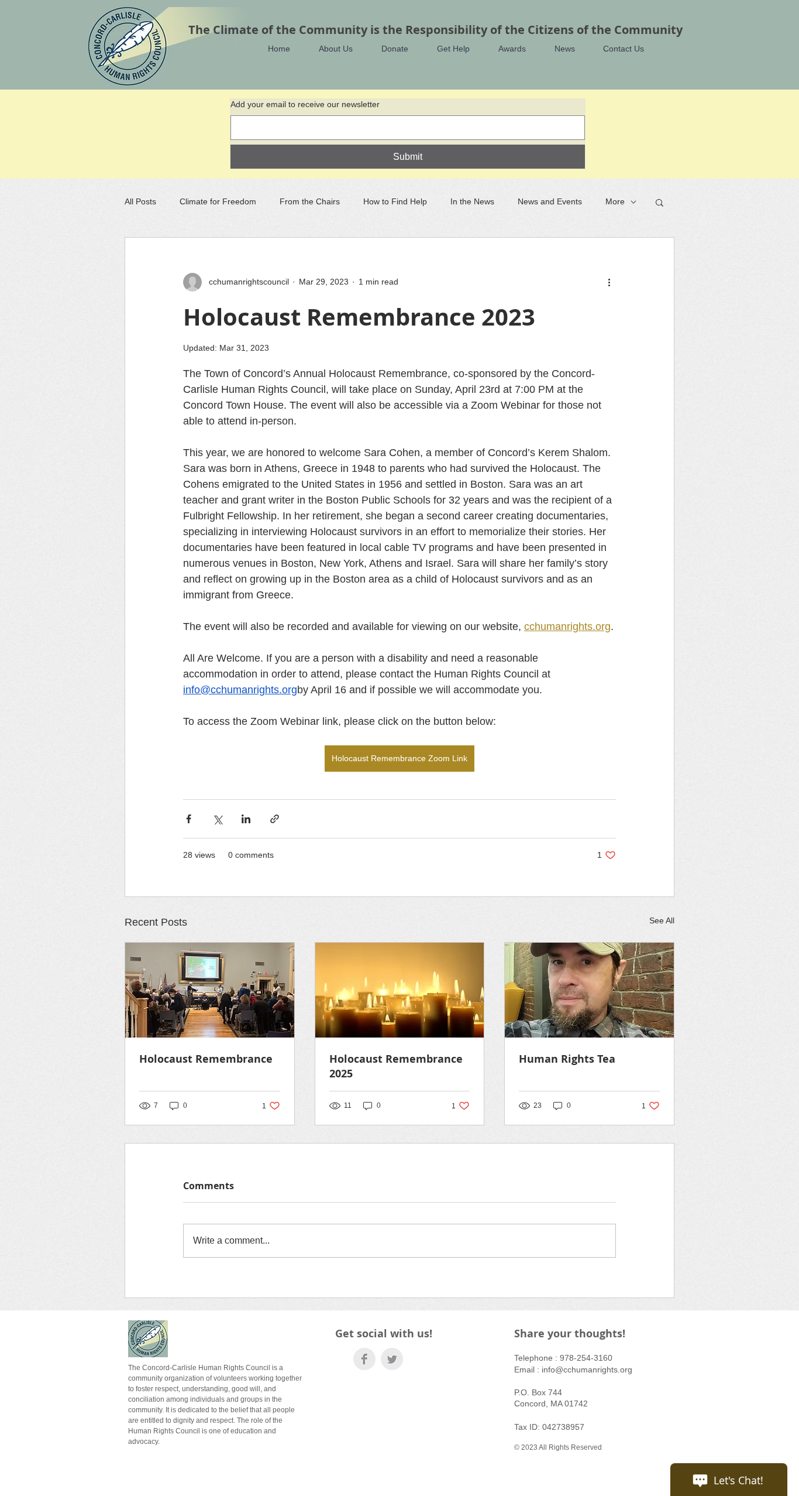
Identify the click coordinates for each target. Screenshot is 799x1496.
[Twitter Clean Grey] (392, 1359)
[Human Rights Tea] (589, 990)
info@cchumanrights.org (587, 1369)
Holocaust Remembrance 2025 (396, 1066)
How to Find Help (395, 201)
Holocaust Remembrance (206, 1059)
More (615, 201)
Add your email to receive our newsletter (305, 104)
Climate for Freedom (218, 201)
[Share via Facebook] (188, 818)
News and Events (550, 201)
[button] (330, 49)
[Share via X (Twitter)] (217, 818)
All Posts (140, 201)
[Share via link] (274, 818)
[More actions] (609, 282)
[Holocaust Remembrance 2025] (399, 990)
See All (661, 920)
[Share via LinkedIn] (246, 818)
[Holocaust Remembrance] (209, 990)
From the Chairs (310, 201)
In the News (472, 201)
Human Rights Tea (567, 1059)
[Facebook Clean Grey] (364, 1359)
